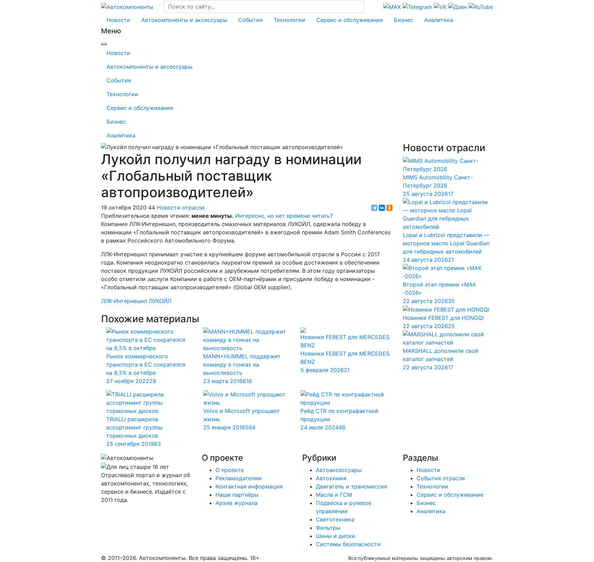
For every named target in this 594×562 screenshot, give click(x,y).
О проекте (230, 470)
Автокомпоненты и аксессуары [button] (184, 19)
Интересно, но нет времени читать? (284, 215)
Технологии (289, 19)
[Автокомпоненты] (127, 6)
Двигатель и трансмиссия (351, 486)
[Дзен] (107, 513)
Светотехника (335, 519)
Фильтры (328, 527)
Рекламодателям (239, 478)
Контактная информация (249, 486)
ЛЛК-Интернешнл (124, 300)
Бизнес (403, 19)
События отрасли (441, 478)
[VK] (105, 513)
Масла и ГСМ (334, 494)
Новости (118, 19)
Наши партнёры (237, 494)
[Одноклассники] (389, 208)
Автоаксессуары (339, 470)
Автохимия (331, 478)
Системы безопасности (348, 544)
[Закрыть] (104, 44)
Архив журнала (236, 502)
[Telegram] (374, 208)
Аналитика (438, 19)
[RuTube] (102, 513)
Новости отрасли (181, 207)
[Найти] (368, 6)
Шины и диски (335, 535)
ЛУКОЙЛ (160, 300)
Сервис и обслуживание (349, 19)
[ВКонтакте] (382, 208)
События (250, 19)
